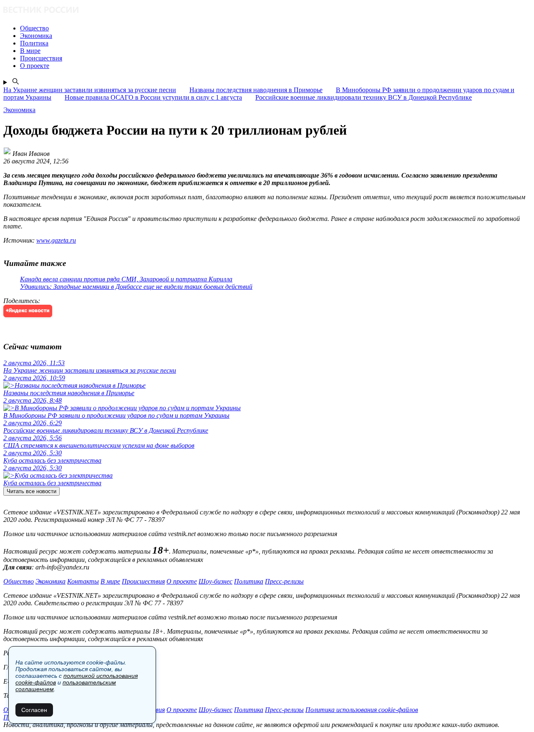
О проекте (181, 581)
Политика (248, 581)
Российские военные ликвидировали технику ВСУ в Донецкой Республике (363, 97)
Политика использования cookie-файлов (361, 709)
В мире (110, 581)
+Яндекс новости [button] (28, 311)
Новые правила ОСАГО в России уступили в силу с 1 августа (153, 97)
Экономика (50, 581)
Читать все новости (31, 491)
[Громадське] (267, 10)
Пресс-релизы (284, 581)
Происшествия (143, 581)
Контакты (83, 581)
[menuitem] (275, 28)
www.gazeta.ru (56, 240)
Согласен (34, 710)
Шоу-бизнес (215, 581)
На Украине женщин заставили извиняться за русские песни (89, 89)
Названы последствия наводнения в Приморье (255, 89)
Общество (18, 581)
